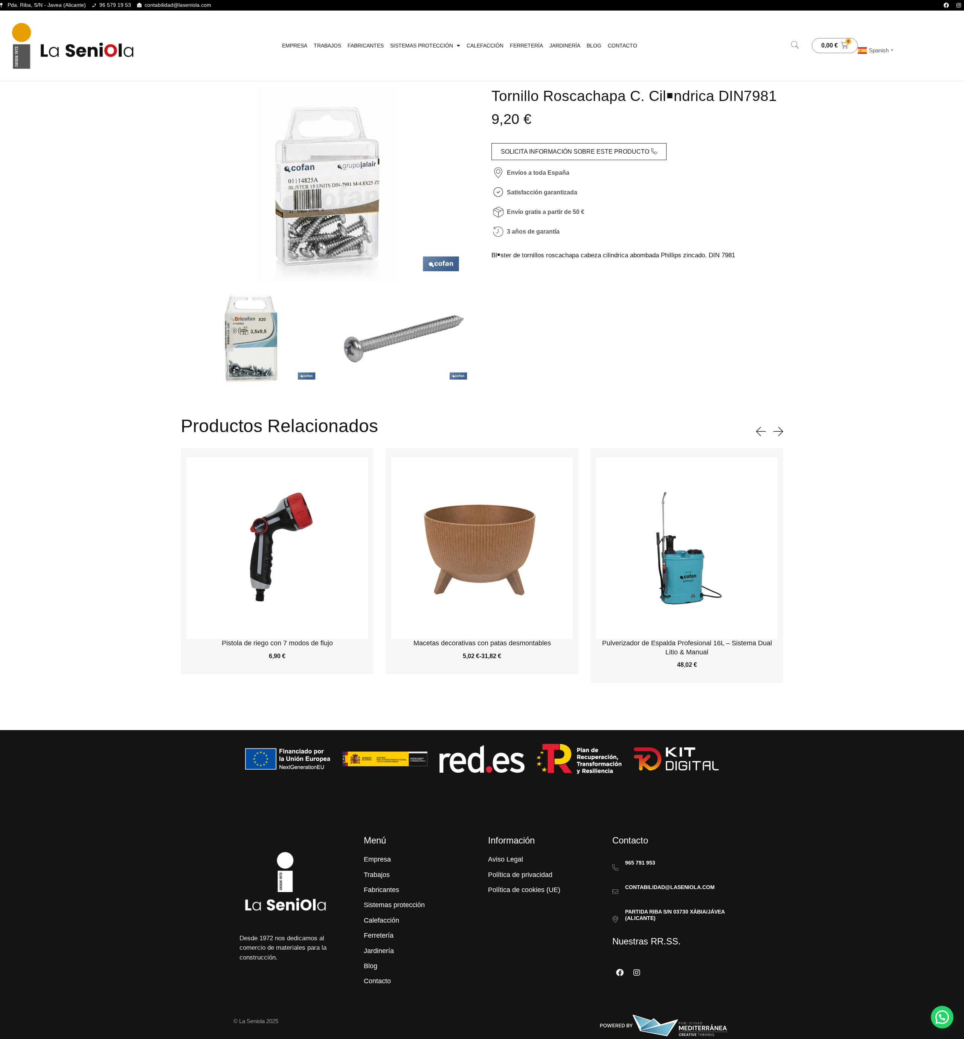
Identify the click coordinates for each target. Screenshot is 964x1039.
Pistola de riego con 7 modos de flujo (687, 643)
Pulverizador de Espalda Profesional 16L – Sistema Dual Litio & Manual (482, 647)
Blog (594, 46)
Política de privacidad (520, 875)
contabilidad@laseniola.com (670, 887)
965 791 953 (640, 863)
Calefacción (485, 46)
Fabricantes (366, 46)
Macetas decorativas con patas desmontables (277, 643)
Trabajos (327, 46)
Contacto (622, 46)
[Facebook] (946, 5)
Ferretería (526, 46)
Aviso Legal (505, 859)
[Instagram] (958, 5)
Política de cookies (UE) (524, 890)
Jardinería (564, 46)
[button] (794, 45)
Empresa (294, 46)
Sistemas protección (421, 46)
